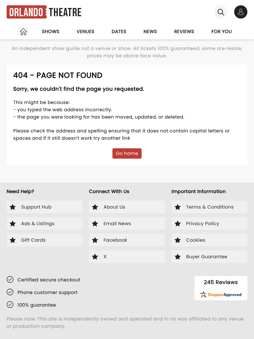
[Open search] (221, 12)
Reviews (184, 31)
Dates (119, 31)
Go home (127, 153)
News (150, 31)
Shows (51, 31)
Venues (86, 31)
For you (221, 31)
